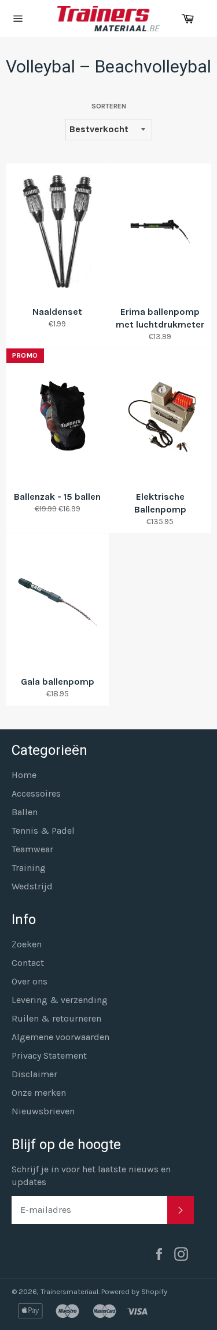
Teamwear (32, 849)
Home (24, 774)
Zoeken (27, 944)
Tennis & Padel (43, 830)
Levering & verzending (60, 999)
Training (29, 867)
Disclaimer (34, 1074)
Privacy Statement (49, 1055)
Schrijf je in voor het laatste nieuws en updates (91, 1175)
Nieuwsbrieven (43, 1111)
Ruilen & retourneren (56, 1018)
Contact (28, 962)
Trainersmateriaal (69, 1291)
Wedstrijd (32, 886)
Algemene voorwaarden (60, 1036)
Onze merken (39, 1092)
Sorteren (108, 106)
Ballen (25, 811)
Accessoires (36, 793)
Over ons (29, 981)
